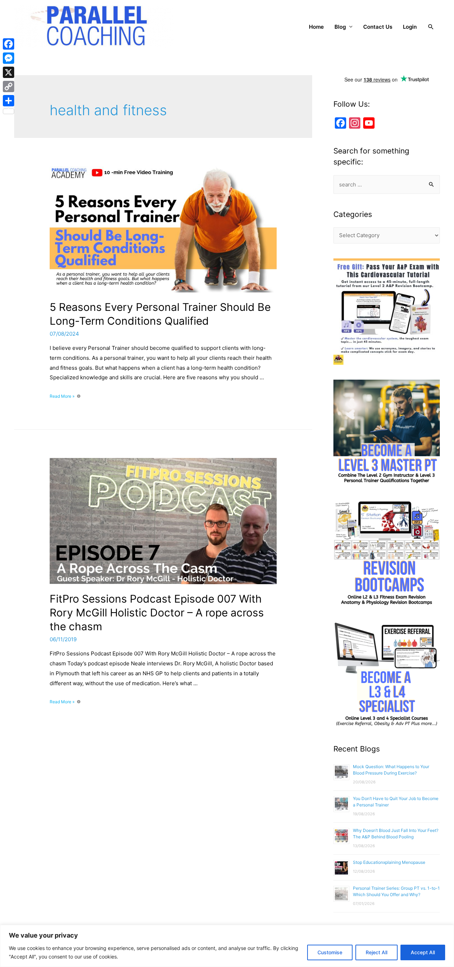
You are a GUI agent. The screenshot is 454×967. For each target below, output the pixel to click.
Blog (340, 26)
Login (410, 26)
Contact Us (377, 26)
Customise (329, 952)
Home (316, 26)
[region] (227, 946)
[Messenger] (8, 58)
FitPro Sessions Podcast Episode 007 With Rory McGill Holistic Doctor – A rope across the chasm (157, 612)
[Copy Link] (8, 86)
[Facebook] (8, 44)
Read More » (62, 396)
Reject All (376, 952)
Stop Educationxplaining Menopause (389, 862)
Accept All (423, 952)
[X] (8, 72)
